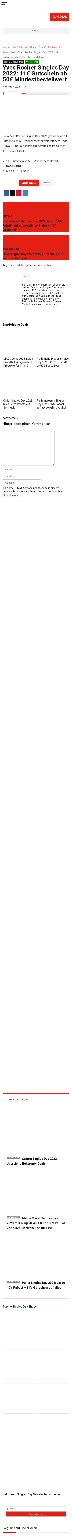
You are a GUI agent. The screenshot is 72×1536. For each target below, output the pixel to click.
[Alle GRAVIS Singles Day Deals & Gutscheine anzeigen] (53, 1467)
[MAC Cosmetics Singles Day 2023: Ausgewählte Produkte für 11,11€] (19, 334)
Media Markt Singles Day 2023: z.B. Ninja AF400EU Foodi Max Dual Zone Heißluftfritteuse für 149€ (36, 1223)
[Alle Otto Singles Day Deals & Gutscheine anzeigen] (53, 1364)
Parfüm (32, 265)
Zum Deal (60, 16)
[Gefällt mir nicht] (10, 93)
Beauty (14, 265)
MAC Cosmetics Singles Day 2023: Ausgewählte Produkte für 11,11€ (18, 362)
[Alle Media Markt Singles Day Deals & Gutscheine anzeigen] (20, 1330)
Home (6, 47)
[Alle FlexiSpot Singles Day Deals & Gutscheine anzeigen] (20, 1467)
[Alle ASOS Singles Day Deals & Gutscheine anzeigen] (53, 1398)
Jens (25, 276)
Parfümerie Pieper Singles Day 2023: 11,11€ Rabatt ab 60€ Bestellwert (53, 362)
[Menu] (4, 4)
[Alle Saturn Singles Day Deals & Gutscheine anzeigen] (53, 1330)
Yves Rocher (32, 62)
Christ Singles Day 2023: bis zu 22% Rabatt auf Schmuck (18, 404)
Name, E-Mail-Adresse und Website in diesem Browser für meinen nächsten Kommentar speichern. (33, 489)
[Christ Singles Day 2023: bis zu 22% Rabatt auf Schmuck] (19, 376)
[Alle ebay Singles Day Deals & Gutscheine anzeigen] (53, 1433)
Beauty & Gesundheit (13, 62)
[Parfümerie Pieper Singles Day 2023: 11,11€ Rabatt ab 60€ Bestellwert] (53, 334)
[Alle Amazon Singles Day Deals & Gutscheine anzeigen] (20, 1364)
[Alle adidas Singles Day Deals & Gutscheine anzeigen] (20, 1433)
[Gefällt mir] (16, 93)
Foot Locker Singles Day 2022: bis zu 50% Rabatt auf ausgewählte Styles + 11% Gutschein (32, 225)
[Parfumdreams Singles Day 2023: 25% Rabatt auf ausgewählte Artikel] (53, 376)
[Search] (66, 4)
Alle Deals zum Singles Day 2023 (30, 47)
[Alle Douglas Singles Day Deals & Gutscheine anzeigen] (20, 1398)
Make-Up (23, 265)
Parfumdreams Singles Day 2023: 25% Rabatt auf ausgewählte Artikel (51, 404)
